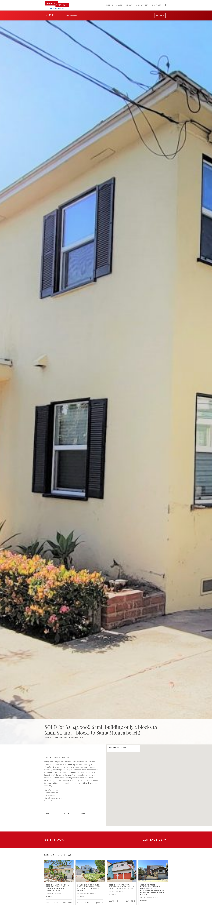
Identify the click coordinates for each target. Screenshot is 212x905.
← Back (50, 15)
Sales (119, 5)
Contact (156, 5)
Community (142, 5)
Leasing (108, 5)
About (129, 5)
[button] (166, 5)
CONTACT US (153, 839)
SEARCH (160, 15)
